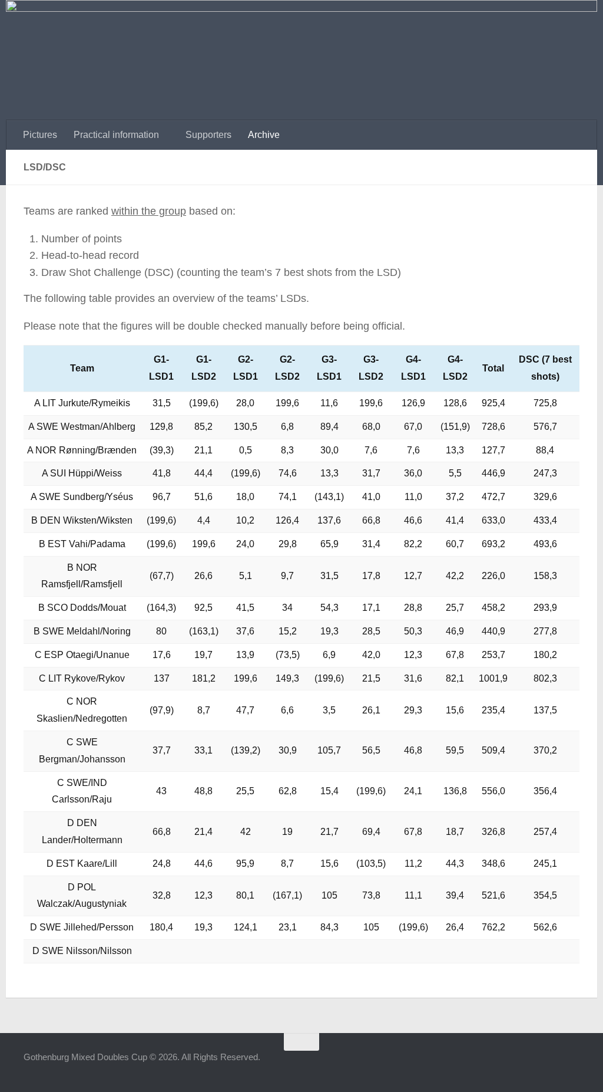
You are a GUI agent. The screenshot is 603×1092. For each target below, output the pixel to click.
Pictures (40, 135)
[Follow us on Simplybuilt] (571, 1065)
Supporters (208, 135)
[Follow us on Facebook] (507, 1065)
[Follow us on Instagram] (529, 1065)
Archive (264, 135)
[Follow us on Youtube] (550, 1065)
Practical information (116, 135)
